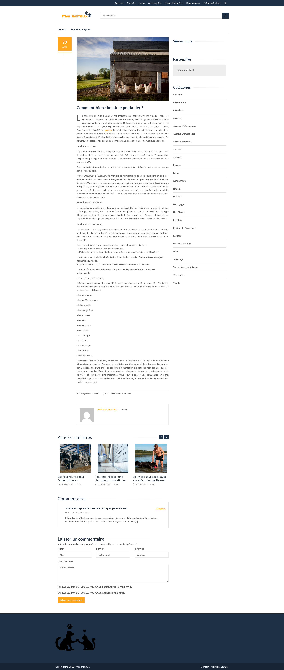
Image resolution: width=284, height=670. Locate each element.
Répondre (161, 508)
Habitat (177, 188)
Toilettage (178, 259)
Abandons (178, 94)
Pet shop (177, 220)
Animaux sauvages (182, 141)
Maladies (177, 196)
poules (108, 130)
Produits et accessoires (185, 228)
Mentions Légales (81, 29)
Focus (142, 2)
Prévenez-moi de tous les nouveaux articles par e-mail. (92, 592)
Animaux (119, 2)
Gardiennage (179, 180)
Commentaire (65, 561)
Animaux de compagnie (184, 126)
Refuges (177, 235)
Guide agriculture (212, 2)
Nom (61, 549)
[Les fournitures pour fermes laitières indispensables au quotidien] (75, 458)
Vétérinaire (178, 275)
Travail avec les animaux (185, 267)
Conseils (131, 2)
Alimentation (154, 2)
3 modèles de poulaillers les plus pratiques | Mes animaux (96, 508)
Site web (139, 549)
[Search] (225, 16)
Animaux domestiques (184, 133)
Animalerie (178, 110)
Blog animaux (193, 2)
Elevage (177, 165)
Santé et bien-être (174, 2)
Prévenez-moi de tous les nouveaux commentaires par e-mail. (96, 586)
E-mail (100, 549)
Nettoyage (178, 204)
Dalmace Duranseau (121, 393)
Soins (175, 251)
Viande (176, 282)
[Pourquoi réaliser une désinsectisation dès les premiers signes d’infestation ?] (113, 458)
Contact (62, 29)
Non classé (178, 212)
